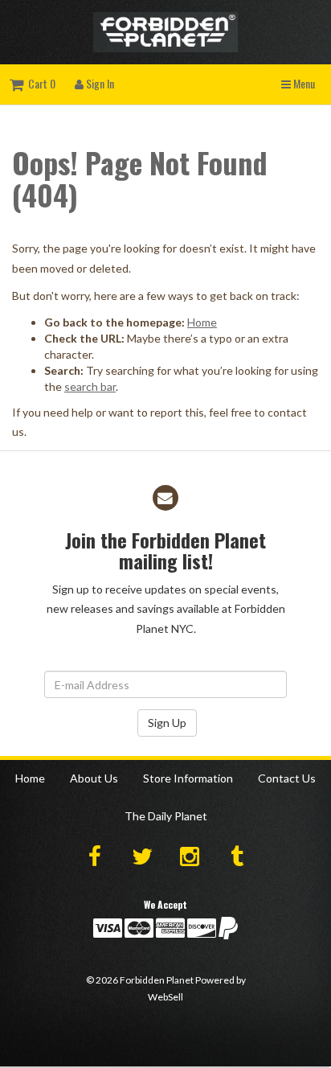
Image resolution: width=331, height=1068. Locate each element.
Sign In (99, 83)
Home (202, 322)
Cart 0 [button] (39, 83)
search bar (90, 386)
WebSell (165, 997)
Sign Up (167, 722)
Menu (303, 83)
